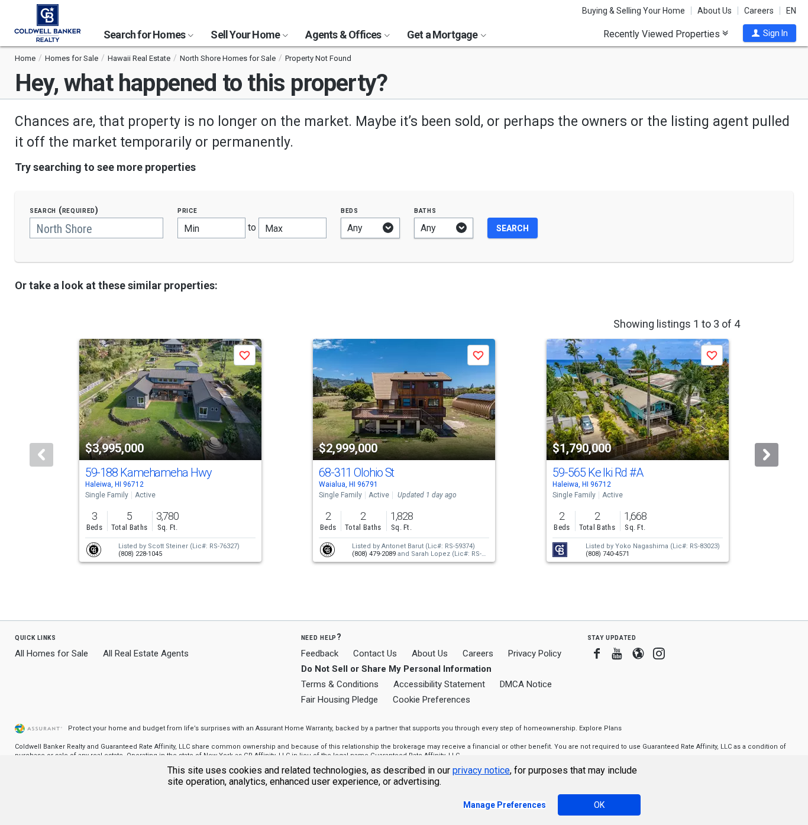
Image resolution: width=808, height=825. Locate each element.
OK (599, 805)
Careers (759, 11)
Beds (349, 210)
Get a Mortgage (443, 34)
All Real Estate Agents (146, 653)
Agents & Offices (344, 34)
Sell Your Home (246, 34)
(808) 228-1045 (140, 554)
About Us (714, 11)
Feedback (319, 653)
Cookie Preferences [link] (431, 699)
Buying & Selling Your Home (633, 11)
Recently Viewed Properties (662, 33)
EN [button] (791, 10)
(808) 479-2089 (374, 554)
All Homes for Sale (51, 653)
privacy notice (481, 770)
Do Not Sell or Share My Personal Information (396, 669)
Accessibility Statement (439, 684)
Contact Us (375, 653)
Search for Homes (145, 34)
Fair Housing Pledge (339, 699)
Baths (425, 210)
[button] (769, 33)
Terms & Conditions (340, 684)
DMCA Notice (526, 684)
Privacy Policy (534, 653)
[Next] (766, 455)
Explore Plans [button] (600, 728)
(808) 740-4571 (607, 554)
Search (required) (64, 210)
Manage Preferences (504, 805)
